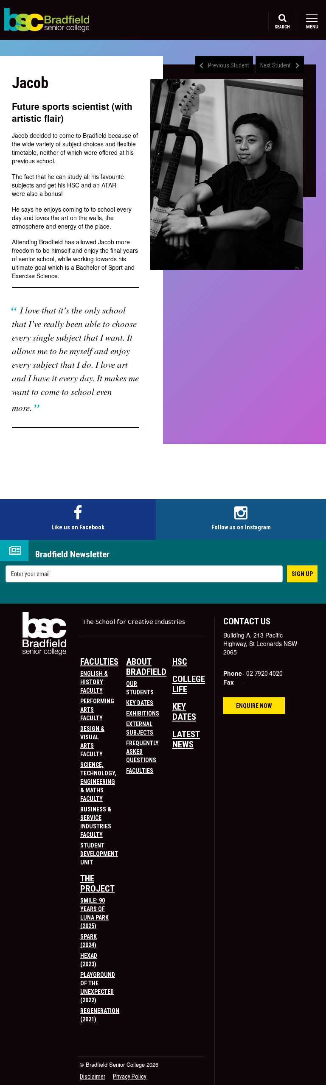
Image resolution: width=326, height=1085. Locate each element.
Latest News (186, 739)
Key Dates (139, 702)
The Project (97, 883)
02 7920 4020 (264, 673)
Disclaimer (92, 1076)
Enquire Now (254, 705)
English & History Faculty (94, 682)
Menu (312, 27)
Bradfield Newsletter (72, 554)
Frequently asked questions (142, 751)
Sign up (302, 573)
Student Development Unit (99, 854)
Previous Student (228, 65)
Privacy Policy (129, 1076)
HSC (179, 662)
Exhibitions (142, 713)
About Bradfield (146, 667)
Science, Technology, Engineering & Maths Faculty (98, 781)
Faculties (99, 662)
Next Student (275, 65)
